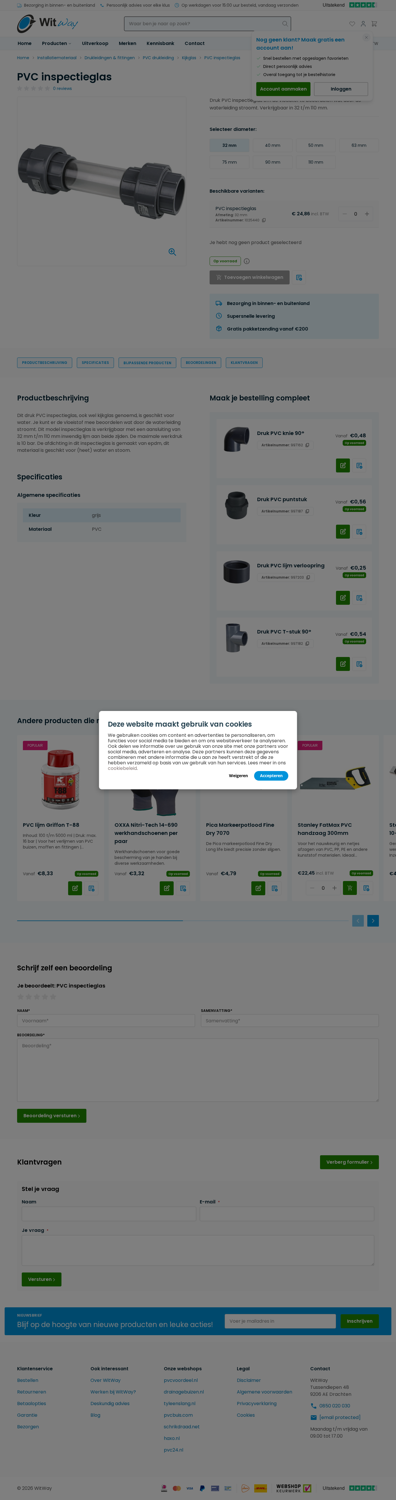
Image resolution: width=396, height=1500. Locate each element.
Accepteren (271, 775)
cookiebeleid (122, 768)
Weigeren (238, 775)
